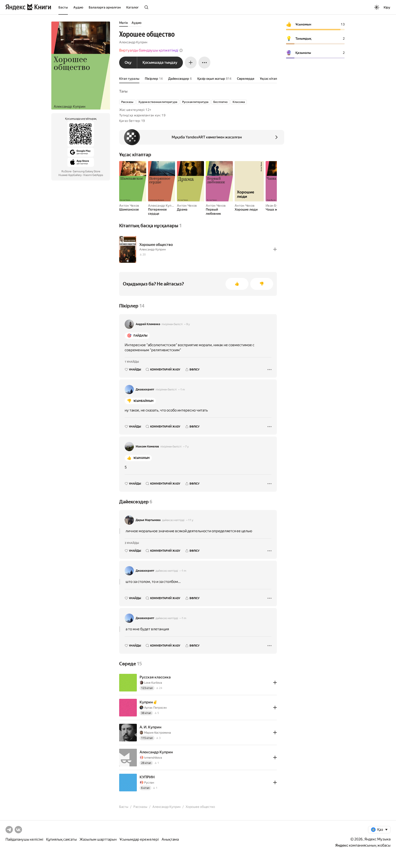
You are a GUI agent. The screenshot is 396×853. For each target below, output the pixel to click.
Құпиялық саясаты (61, 839)
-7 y (186, 446)
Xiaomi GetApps (93, 175)
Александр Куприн (133, 42)
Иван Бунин (275, 205)
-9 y (187, 324)
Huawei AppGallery (70, 175)
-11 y (190, 520)
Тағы (123, 91)
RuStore (66, 171)
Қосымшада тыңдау (160, 62)
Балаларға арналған (105, 7)
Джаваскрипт (145, 389)
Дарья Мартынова (148, 520)
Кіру (387, 7)
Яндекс (341, 845)
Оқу (128, 62)
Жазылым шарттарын (98, 839)
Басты (63, 7)
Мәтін (123, 23)
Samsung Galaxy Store (86, 171)
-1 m (182, 389)
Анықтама (170, 839)
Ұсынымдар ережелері (139, 839)
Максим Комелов (147, 446)
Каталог (132, 7)
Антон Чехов (129, 205)
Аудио (78, 7)
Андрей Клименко (148, 324)
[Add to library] (275, 249)
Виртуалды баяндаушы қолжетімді (148, 50)
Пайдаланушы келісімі (24, 839)
